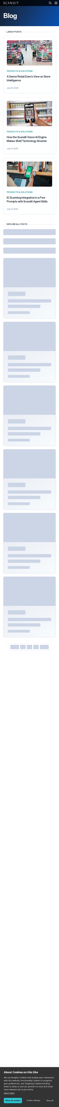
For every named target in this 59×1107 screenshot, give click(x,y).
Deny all (50, 1101)
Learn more (9, 1093)
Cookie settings (33, 1100)
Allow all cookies (12, 1101)
